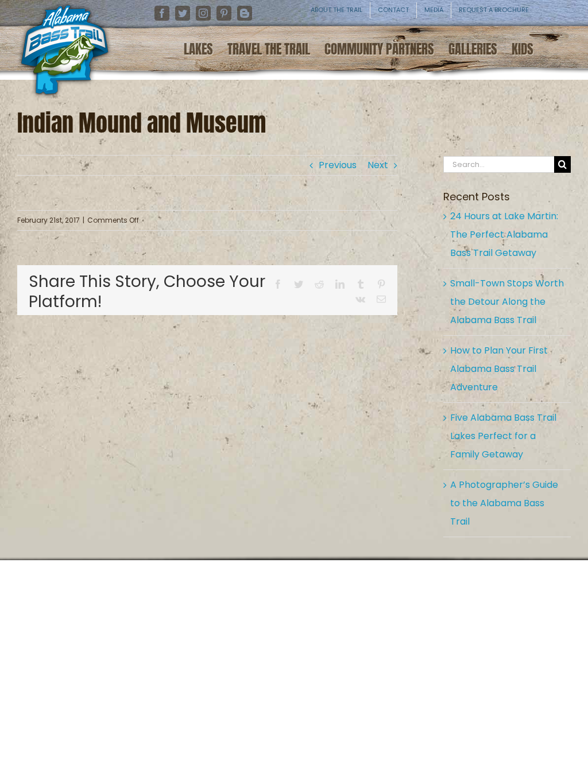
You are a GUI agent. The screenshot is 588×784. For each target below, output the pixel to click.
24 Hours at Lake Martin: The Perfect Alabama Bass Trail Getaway (504, 234)
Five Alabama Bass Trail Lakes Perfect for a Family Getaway (503, 436)
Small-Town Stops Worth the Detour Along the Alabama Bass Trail (507, 302)
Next (378, 165)
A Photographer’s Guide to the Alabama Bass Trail (504, 503)
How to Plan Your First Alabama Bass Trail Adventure (499, 369)
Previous (338, 165)
